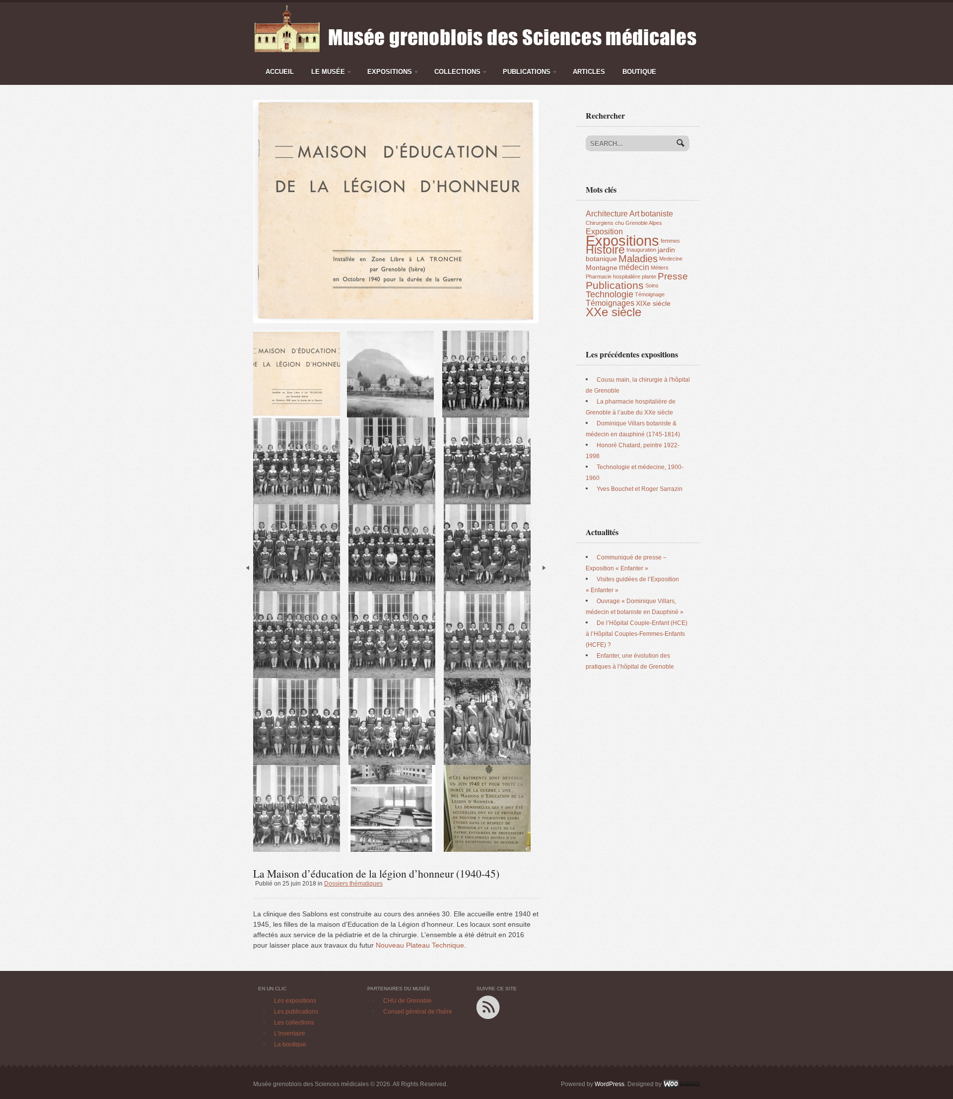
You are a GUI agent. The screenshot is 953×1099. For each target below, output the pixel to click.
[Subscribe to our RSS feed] (488, 999)
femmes (670, 241)
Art (634, 213)
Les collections (294, 1022)
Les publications (296, 1011)
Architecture (607, 213)
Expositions (387, 73)
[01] (396, 104)
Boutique (639, 71)
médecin (634, 267)
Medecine (670, 259)
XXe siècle (613, 312)
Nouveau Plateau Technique (420, 945)
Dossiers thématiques (353, 883)
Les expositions (295, 1000)
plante (649, 276)
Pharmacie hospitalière (613, 276)
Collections (454, 73)
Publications (524, 73)
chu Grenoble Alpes (638, 223)
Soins (652, 285)
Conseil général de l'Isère (417, 1011)
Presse (673, 276)
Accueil (280, 71)
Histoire (605, 249)
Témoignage (650, 294)
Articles (589, 71)
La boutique (290, 1044)
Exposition (604, 231)
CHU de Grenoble (407, 1000)
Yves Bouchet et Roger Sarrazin (639, 488)
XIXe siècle (653, 303)
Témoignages (610, 303)
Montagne (601, 268)
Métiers (660, 268)
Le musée (325, 73)
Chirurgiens (599, 223)
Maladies (638, 258)
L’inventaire (289, 1033)
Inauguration (641, 250)
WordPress (609, 1084)
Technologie (609, 294)
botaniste (657, 213)
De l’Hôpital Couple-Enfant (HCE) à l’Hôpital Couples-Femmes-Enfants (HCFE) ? (636, 633)
